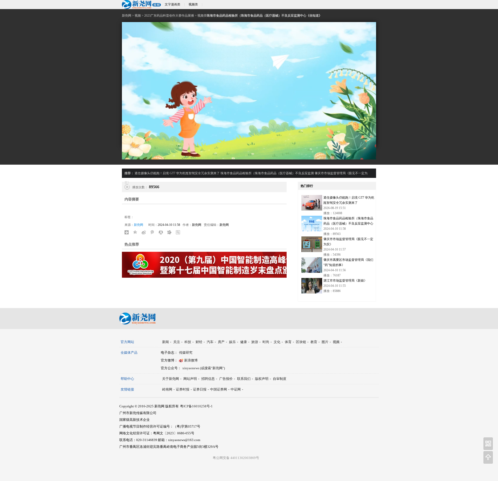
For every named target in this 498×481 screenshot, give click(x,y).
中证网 (236, 389)
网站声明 (190, 379)
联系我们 (244, 379)
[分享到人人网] (162, 232)
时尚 (265, 342)
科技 (187, 342)
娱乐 (232, 342)
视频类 (193, 4)
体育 (288, 342)
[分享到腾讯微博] (153, 232)
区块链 (301, 342)
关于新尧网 (170, 379)
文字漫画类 (172, 4)
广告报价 (226, 379)
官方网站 (127, 342)
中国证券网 (218, 389)
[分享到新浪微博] (145, 232)
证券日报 (199, 389)
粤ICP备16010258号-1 (196, 406)
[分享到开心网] (170, 232)
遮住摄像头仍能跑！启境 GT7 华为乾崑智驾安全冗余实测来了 (177, 173)
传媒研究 (185, 352)
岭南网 (167, 389)
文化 (277, 342)
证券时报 (182, 389)
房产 (221, 342)
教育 (313, 342)
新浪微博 (191, 360)
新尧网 (126, 15)
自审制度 (279, 379)
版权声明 (261, 379)
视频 (138, 15)
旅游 (254, 342)
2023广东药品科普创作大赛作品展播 (169, 15)
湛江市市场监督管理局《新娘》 (345, 280)
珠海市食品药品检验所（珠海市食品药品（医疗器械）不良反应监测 (267, 173)
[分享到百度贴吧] (179, 232)
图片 (325, 342)
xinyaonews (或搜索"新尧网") (203, 368)
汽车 (210, 342)
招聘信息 (208, 379)
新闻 (165, 342)
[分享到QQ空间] (136, 232)
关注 (176, 342)
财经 (199, 342)
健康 (243, 342)
